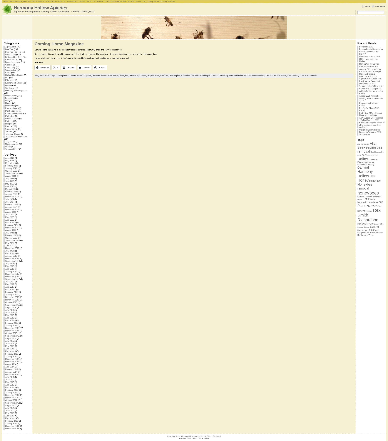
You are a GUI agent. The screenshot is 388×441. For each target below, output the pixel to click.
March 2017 (10, 289)
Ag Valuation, (154, 76)
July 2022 (9, 233)
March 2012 (10, 418)
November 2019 (12, 248)
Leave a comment (309, 76)
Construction (10, 70)
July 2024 (9, 199)
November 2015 (12, 331)
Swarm (374, 226)
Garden (8, 85)
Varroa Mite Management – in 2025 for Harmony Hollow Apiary (371, 91)
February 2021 (11, 235)
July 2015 (9, 341)
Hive (110, 76)
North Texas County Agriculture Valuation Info (370, 77)
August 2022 (10, 230)
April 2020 (9, 246)
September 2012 (12, 403)
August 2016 (10, 307)
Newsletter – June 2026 (369, 56)
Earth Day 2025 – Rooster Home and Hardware (370, 114)
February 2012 (11, 421)
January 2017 (11, 294)
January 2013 (11, 392)
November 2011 (12, 429)
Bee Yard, (165, 76)
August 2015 (10, 338)
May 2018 (9, 266)
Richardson (367, 220)
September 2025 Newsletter (371, 86)
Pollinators (10, 116)
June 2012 (9, 410)
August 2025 (10, 176)
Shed (382, 224)
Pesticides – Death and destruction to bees (369, 82)
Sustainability (11, 129)
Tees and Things (12, 134)
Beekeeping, (175, 76)
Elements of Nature (13, 83)
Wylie (371, 235)
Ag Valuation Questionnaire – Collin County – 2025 (371, 119)
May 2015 (9, 346)
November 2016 (12, 300)
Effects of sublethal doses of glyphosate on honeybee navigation (372, 125)
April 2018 (9, 269)
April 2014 (9, 367)
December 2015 (12, 328)
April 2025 (9, 186)
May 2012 (9, 413)
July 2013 (9, 377)
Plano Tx (371, 206)
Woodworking (11, 149)
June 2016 (9, 313)
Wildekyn (9, 147)
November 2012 (12, 398)
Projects (9, 121)
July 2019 (9, 251)
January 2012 (11, 423)
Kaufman (360, 197)
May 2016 (9, 315)
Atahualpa (204, 438)
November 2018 (12, 258)
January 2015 (11, 356)
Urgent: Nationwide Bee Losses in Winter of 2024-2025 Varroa (370, 132)
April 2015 (9, 349)
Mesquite (362, 202)
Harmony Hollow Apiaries (40, 7)
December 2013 (12, 374)
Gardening (9, 88)
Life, (268, 76)
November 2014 (12, 362)
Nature (8, 103)
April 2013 (9, 385)
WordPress (193, 438)
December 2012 (12, 395)
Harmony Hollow (99, 76)
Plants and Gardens (14, 113)
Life (6, 100)
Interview (133, 76)
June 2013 (9, 380)
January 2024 (11, 207)
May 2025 (9, 184)
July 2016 (9, 310)
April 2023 (9, 220)
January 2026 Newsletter (370, 69)
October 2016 (11, 302)
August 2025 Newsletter (369, 96)
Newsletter (10, 106)
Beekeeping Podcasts (368, 66)
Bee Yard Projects (13, 52)
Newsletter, (282, 76)
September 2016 (12, 305)
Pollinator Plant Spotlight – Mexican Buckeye (371, 72)
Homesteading (11, 95)
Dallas (362, 159)
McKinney (370, 199)
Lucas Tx (360, 199)
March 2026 (10, 163)
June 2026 (9, 158)
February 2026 (11, 166)
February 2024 (11, 204)
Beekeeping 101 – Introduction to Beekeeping (371, 48)
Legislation (10, 98)
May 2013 (9, 382)
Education (9, 80)
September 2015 (12, 336)
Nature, (273, 76)
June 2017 (9, 282)
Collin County (373, 155)
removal (361, 211)
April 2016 (9, 318)
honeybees (368, 192)
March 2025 (10, 189)
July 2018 (9, 264)
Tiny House (10, 141)
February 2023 (11, 225)
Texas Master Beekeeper (16, 137)
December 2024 (12, 197)
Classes (8, 65)
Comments (380, 6)
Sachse (377, 224)
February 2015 (11, 354)
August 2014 (10, 364)
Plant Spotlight (11, 111)
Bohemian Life (11, 60)
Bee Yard (9, 49)
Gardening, (224, 76)
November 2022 (12, 227)
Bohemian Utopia (12, 62)
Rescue (8, 126)
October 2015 (11, 333)
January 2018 (11, 271)
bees (365, 155)
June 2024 (9, 202)
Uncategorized (11, 144)
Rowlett (370, 224)
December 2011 (12, 426)
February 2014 (11, 369)
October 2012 (11, 400)
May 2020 (9, 243)
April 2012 (9, 416)
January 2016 (11, 325)
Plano (361, 206)
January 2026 (11, 168)
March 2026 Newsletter (369, 64)
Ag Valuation (10, 47)
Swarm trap (362, 230)
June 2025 (9, 181)
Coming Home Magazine (59, 44)
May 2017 (9, 284)
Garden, (215, 76)
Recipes (8, 124)
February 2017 (11, 292)
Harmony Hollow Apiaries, (240, 76)
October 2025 (11, 171)
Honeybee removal (364, 186)
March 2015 (10, 351)
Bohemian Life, (188, 76)
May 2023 (9, 217)
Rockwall (361, 223)
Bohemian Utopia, (203, 76)
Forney (371, 164)
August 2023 (10, 212)
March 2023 (10, 222)
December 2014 (12, 359)
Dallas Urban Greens (14, 75)
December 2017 (12, 274)
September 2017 (12, 279)
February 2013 (11, 390)
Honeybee (124, 76)
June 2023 (9, 215)
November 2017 (12, 276)
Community (10, 67)
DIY (7, 78)
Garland (363, 167)
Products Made (12, 118)
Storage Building (363, 227)
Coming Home (62, 76)
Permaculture (11, 108)
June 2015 (9, 343)
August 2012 (10, 405)
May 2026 (9, 160)
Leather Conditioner (373, 197)
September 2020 (12, 240)
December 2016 (12, 297)
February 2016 (11, 323)
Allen (373, 143)
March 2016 (10, 320)
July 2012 (9, 408)
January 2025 (11, 194)
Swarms (8, 131)
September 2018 (12, 261)
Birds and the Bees (13, 57)
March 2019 (10, 253)
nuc (381, 202)
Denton (372, 160)
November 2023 (12, 209)
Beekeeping (10, 54)
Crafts (8, 72)
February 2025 (11, 191)
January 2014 (11, 372)
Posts (367, 6)
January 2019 (11, 256)
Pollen (378, 206)
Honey (115, 76)
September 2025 (12, 173)
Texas (370, 229)
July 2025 (9, 179)
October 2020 (11, 238)
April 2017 (9, 287)
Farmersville (362, 165)
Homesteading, (259, 76)
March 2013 (10, 387)
